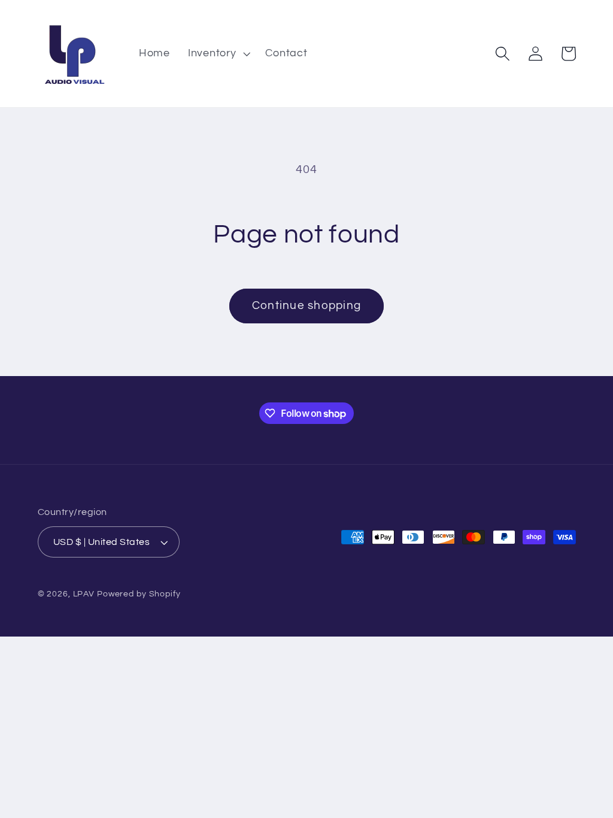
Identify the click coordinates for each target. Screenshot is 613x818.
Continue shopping (306, 305)
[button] (218, 53)
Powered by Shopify (139, 594)
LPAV (84, 594)
